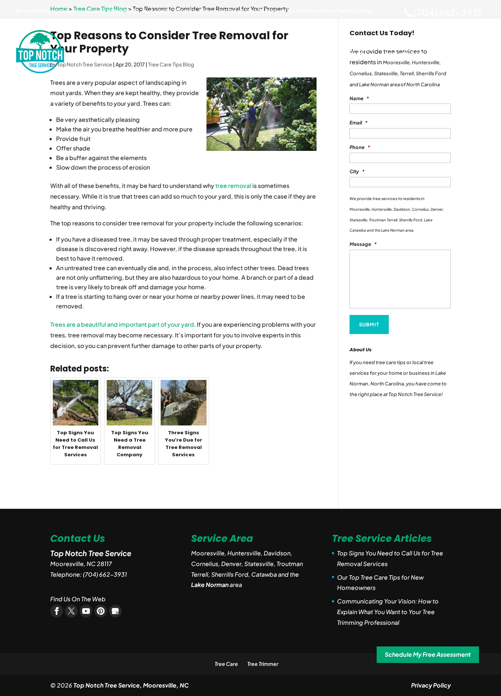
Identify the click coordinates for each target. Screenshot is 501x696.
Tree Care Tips (266, 52)
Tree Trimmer (262, 663)
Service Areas (357, 52)
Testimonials (404, 55)
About (191, 55)
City (357, 171)
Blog (441, 55)
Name (359, 98)
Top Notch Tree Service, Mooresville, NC (131, 685)
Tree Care (226, 663)
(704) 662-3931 (447, 12)
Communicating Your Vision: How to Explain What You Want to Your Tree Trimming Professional (388, 611)
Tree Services (223, 52)
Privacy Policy (431, 685)
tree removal (233, 185)
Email (358, 123)
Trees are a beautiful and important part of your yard (122, 324)
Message (363, 244)
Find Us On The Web (78, 599)
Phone (360, 147)
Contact (472, 55)
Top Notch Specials (313, 52)
